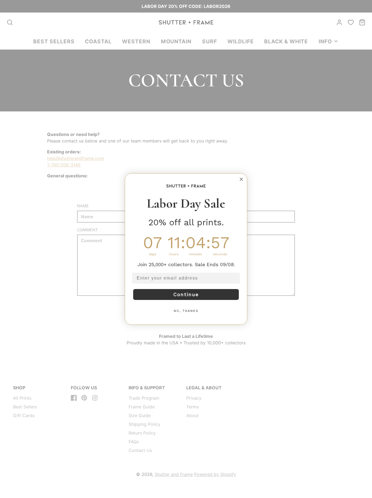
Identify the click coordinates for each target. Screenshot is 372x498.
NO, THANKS (186, 311)
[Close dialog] (241, 179)
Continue (186, 294)
